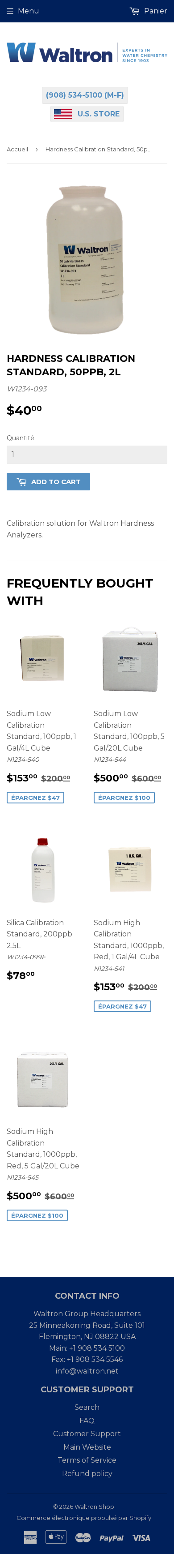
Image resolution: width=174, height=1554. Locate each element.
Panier (154, 11)
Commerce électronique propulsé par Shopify (84, 1517)
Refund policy (87, 1473)
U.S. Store (99, 114)
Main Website (87, 1447)
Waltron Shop (94, 1506)
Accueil (17, 149)
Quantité (20, 438)
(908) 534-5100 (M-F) (85, 95)
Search (87, 1407)
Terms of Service (87, 1460)
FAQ (87, 1421)
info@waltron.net (87, 1371)
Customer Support (87, 1434)
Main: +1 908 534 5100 (87, 1348)
